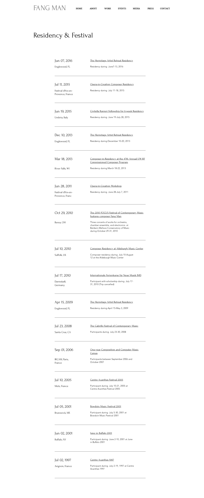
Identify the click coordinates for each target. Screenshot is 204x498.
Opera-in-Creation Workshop (106, 186)
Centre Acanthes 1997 (102, 459)
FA (37, 8)
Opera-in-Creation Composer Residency (112, 84)
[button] (108, 8)
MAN (58, 8)
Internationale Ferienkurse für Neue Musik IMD (115, 275)
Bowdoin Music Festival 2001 (105, 406)
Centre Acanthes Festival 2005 (106, 379)
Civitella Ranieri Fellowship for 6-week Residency (117, 111)
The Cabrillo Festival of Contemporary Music (114, 325)
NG (45, 8)
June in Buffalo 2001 (101, 433)
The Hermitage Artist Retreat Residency (111, 60)
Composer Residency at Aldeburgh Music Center (116, 248)
